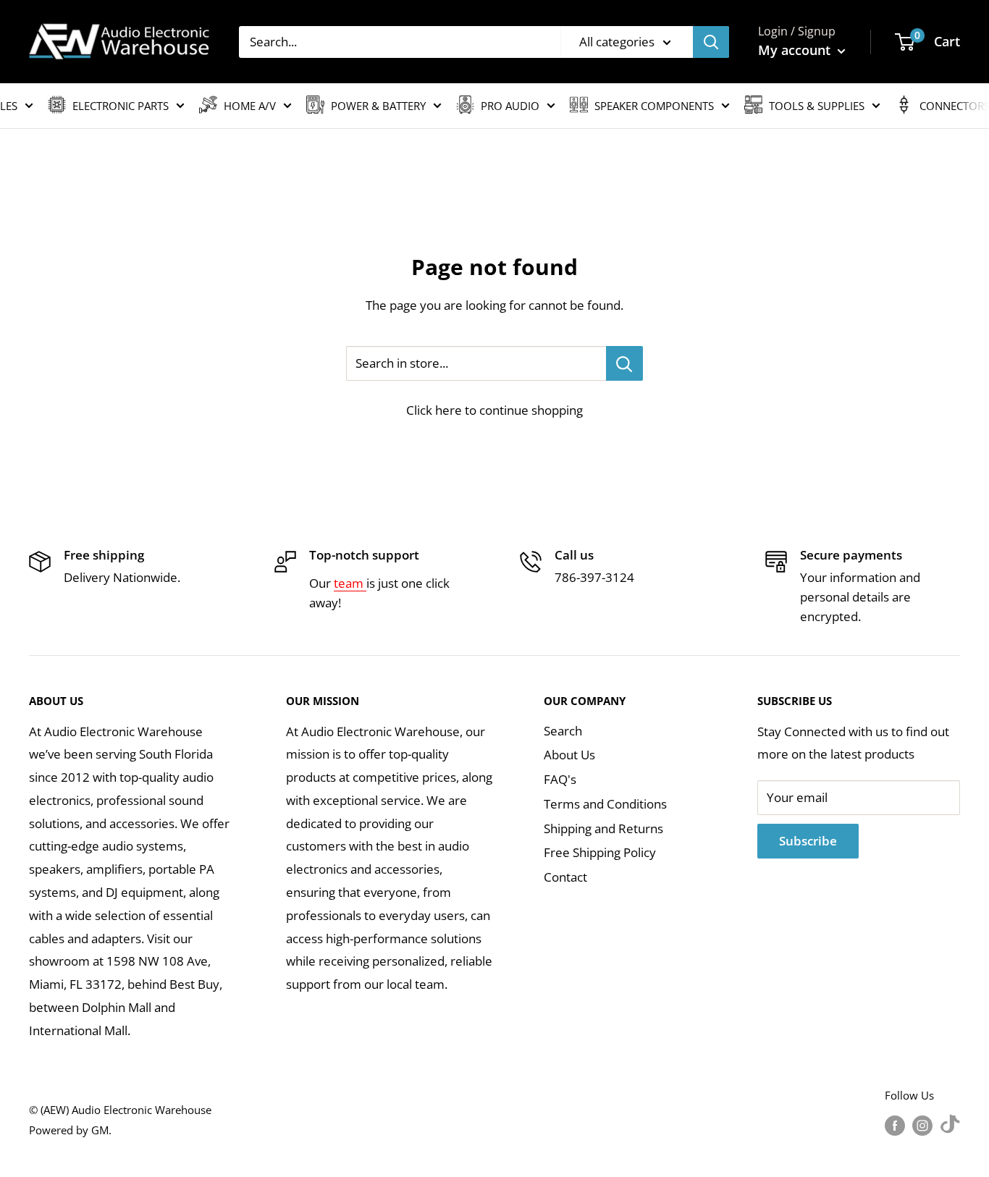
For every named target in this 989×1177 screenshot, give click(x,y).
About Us (569, 754)
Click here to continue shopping (494, 410)
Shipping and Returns (603, 828)
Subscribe (808, 840)
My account (796, 50)
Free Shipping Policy (600, 852)
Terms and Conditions (605, 804)
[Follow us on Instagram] (922, 1125)
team (350, 583)
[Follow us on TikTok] (950, 1125)
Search (563, 730)
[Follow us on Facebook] (895, 1125)
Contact (565, 877)
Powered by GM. (70, 1130)
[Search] (711, 42)
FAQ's (560, 779)
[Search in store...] (624, 363)
